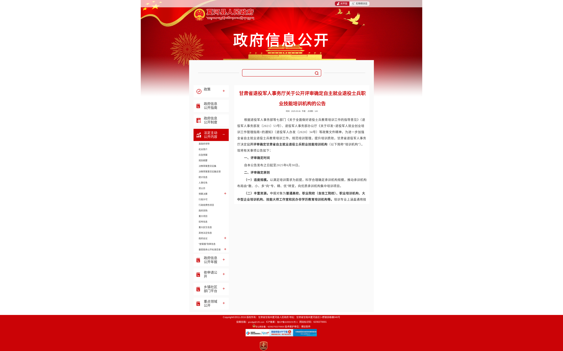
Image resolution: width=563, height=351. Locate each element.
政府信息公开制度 (210, 120)
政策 (207, 89)
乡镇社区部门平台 (210, 289)
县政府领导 (204, 143)
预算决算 (203, 194)
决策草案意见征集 (207, 166)
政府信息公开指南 (210, 106)
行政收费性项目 (206, 205)
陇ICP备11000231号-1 (287, 322)
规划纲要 (203, 160)
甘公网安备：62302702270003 (269, 326)
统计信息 (203, 177)
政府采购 (203, 210)
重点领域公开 (210, 303)
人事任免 (203, 182)
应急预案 (203, 155)
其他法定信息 (205, 233)
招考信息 (203, 221)
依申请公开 (210, 274)
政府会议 (203, 238)
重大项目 (203, 216)
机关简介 (203, 149)
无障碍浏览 (361, 3)
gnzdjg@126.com (256, 322)
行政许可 (203, 199)
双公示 (202, 188)
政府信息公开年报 (210, 260)
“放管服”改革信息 (207, 244)
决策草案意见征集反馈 (210, 171)
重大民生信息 (205, 227)
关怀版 (343, 3)
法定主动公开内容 (210, 135)
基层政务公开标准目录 (210, 249)
